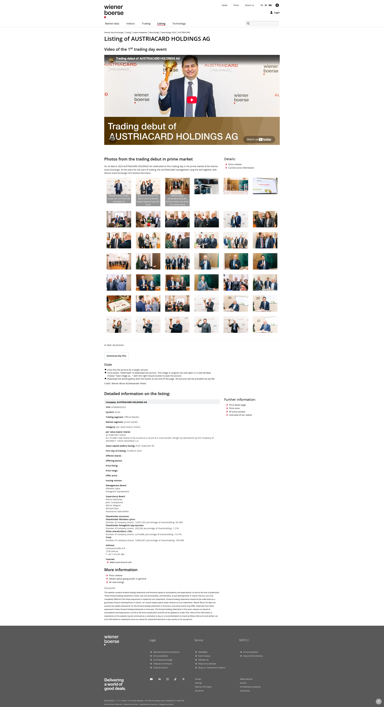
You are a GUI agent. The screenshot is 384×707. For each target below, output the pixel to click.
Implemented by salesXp (148, 704)
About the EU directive (253, 656)
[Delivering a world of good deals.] (115, 683)
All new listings (116, 582)
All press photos (237, 411)
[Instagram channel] (167, 679)
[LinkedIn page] (160, 679)
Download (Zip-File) (116, 355)
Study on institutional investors (211, 667)
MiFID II (244, 640)
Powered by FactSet (131, 704)
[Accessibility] (277, 5)
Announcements (160, 656)
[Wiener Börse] (113, 11)
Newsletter (202, 652)
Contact (198, 679)
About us (249, 5)
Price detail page (237, 404)
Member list (203, 659)
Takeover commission (162, 663)
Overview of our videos (240, 414)
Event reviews (204, 656)
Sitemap (198, 683)
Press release (235, 164)
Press (236, 5)
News (224, 5)
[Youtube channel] (151, 679)
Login (276, 12)
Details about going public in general (127, 578)
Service (198, 640)
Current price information (241, 167)
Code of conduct (160, 667)
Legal (152, 640)
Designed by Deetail (166, 704)
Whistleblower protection (250, 687)
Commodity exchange (162, 659)
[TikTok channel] (175, 679)
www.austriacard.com (121, 562)
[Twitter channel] (183, 679)
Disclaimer (199, 690)
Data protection (246, 679)
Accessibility (245, 690)
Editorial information (203, 687)
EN (270, 5)
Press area (234, 408)
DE (262, 5)
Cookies (243, 683)
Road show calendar (207, 663)
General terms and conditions (166, 652)
